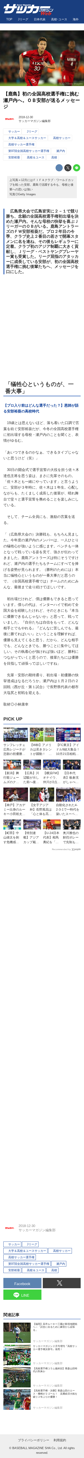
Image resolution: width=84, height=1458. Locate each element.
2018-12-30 (26, 117)
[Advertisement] (42, 327)
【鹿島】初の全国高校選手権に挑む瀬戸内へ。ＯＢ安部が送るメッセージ (41, 100)
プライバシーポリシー (33, 1440)
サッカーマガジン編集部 (35, 121)
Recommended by (61, 849)
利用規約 (60, 1440)
